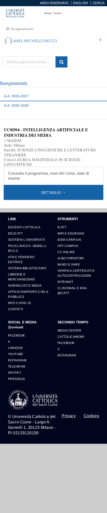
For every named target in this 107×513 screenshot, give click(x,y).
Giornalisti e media (25, 285)
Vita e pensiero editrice (21, 259)
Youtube (15, 354)
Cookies (91, 416)
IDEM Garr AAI (69, 239)
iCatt (61, 227)
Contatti (15, 309)
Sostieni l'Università (26, 239)
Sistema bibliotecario (27, 268)
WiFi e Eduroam (70, 233)
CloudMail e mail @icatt (72, 290)
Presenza (16, 378)
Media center (69, 330)
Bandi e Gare (68, 264)
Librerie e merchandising (21, 277)
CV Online (66, 252)
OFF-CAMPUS (67, 245)
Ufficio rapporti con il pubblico (28, 294)
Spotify (14, 372)
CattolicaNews (70, 336)
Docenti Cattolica (24, 227)
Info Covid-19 (19, 303)
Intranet (65, 281)
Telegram (16, 366)
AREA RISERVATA (54, 3)
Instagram (17, 360)
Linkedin (15, 347)
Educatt (15, 233)
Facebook (16, 335)
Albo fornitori (70, 258)
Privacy (69, 416)
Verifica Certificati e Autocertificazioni (76, 273)
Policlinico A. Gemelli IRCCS (27, 248)
